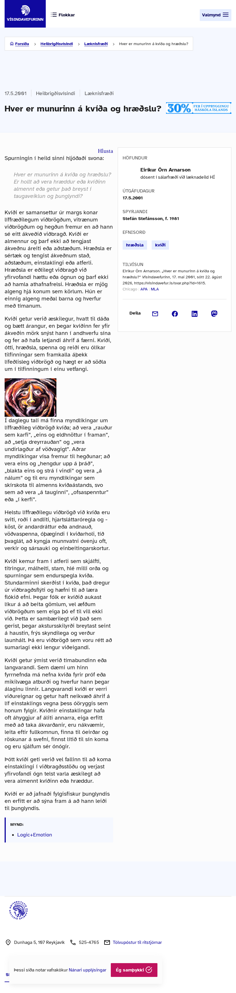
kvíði (160, 245)
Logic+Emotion (34, 835)
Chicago (130, 289)
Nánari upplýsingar (87, 970)
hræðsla (135, 245)
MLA (155, 289)
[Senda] (155, 313)
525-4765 (89, 942)
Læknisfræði (96, 43)
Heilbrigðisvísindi (57, 43)
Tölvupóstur (137, 942)
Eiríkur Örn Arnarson (165, 170)
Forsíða (22, 43)
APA (144, 289)
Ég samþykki (130, 970)
